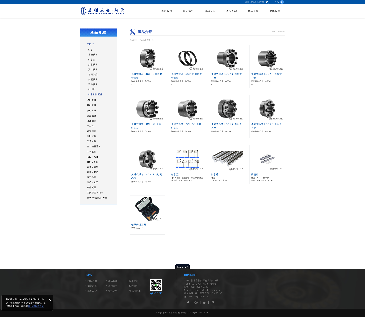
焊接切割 (91, 131)
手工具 (90, 126)
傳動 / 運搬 (93, 156)
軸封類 (91, 89)
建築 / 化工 (93, 182)
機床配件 (91, 121)
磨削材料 (91, 136)
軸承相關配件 (95, 94)
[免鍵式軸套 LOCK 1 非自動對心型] (147, 66)
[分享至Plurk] (213, 302)
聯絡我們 (274, 11)
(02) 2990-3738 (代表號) (204, 284)
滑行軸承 (93, 69)
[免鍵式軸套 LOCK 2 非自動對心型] (187, 66)
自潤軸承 (93, 79)
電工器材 (91, 177)
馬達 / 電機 (93, 167)
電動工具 (91, 105)
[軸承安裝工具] (147, 214)
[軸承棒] (227, 164)
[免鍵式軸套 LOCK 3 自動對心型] (227, 66)
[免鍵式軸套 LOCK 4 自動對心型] (267, 66)
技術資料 (253, 11)
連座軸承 (93, 54)
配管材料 (91, 141)
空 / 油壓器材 (94, 146)
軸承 (90, 49)
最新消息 (188, 11)
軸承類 (90, 44)
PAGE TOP (182, 266)
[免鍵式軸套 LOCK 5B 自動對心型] (187, 116)
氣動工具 (91, 110)
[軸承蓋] (187, 164)
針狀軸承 (93, 64)
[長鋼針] (267, 164)
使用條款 (133, 280)
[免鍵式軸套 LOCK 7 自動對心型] (267, 116)
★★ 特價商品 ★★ (97, 197)
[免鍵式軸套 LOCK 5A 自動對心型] (147, 116)
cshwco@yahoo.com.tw (207, 290)
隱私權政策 (135, 290)
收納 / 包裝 (93, 162)
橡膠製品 (91, 187)
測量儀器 (91, 115)
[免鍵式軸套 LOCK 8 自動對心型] (147, 166)
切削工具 (91, 100)
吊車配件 (91, 151)
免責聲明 (133, 285)
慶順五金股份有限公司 (102, 11)
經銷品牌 (210, 11)
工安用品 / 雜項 (95, 192)
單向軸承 (93, 84)
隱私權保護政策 (36, 306)
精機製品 (93, 74)
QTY (279, 2)
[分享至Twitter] (204, 302)
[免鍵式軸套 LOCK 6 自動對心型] (227, 116)
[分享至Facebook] (188, 302)
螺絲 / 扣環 (93, 172)
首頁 (273, 31)
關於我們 (167, 11)
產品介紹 (231, 11)
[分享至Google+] (196, 302)
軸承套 (91, 59)
